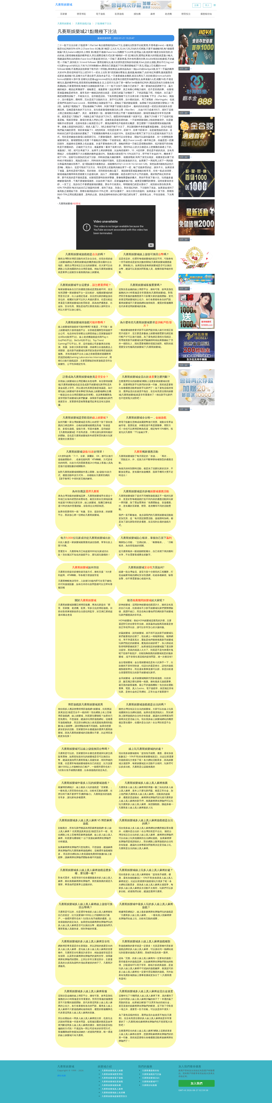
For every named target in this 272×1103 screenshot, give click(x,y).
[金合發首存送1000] (196, 135)
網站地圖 (61, 1075)
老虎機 (168, 13)
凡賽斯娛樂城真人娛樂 (112, 1070)
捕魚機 (137, 13)
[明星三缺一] (196, 69)
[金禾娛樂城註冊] (196, 258)
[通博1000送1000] (196, 311)
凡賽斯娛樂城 (63, 4)
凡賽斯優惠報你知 (150, 1070)
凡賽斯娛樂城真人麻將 (112, 1088)
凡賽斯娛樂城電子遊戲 (112, 1077)
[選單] (214, 5)
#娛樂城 (76, 203)
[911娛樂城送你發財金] (196, 179)
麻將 (152, 13)
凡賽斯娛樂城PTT (150, 1081)
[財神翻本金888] (196, 91)
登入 (207, 5)
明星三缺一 (184, 68)
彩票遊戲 (119, 13)
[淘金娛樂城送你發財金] (196, 217)
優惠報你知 (206, 13)
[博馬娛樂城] (196, 346)
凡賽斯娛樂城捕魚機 (111, 1085)
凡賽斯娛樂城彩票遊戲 (112, 1081)
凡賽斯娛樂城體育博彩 (112, 1074)
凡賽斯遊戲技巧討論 (151, 1074)
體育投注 (186, 13)
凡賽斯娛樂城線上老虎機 (113, 1092)
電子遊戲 (100, 13)
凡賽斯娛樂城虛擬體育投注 (114, 1096)
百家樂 (63, 13)
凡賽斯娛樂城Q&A (151, 1077)
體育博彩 (81, 13)
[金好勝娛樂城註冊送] (196, 279)
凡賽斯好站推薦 (149, 1085)
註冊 (197, 5)
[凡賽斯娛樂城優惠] (136, 5)
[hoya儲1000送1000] (196, 47)
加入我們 (197, 1083)
